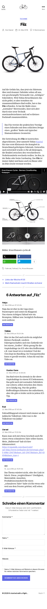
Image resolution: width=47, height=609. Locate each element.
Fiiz (20, 268)
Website (5, 559)
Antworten (7, 324)
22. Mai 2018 (23, 30)
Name (5, 538)
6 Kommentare (39, 30)
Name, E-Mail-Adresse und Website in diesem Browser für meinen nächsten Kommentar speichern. (24, 570)
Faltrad (15, 268)
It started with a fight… (18, 593)
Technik (23, 19)
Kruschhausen (27, 268)
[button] (9, 257)
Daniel (11, 30)
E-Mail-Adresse (9, 548)
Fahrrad (8, 268)
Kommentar (7, 517)
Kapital (39, 142)
